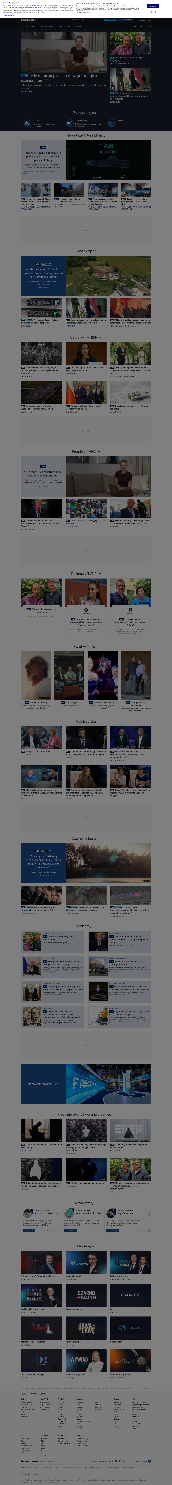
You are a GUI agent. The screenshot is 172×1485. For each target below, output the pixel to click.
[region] (86, 9)
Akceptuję (153, 6)
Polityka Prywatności (9, 15)
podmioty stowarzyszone (33, 5)
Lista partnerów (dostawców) (83, 12)
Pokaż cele (153, 12)
